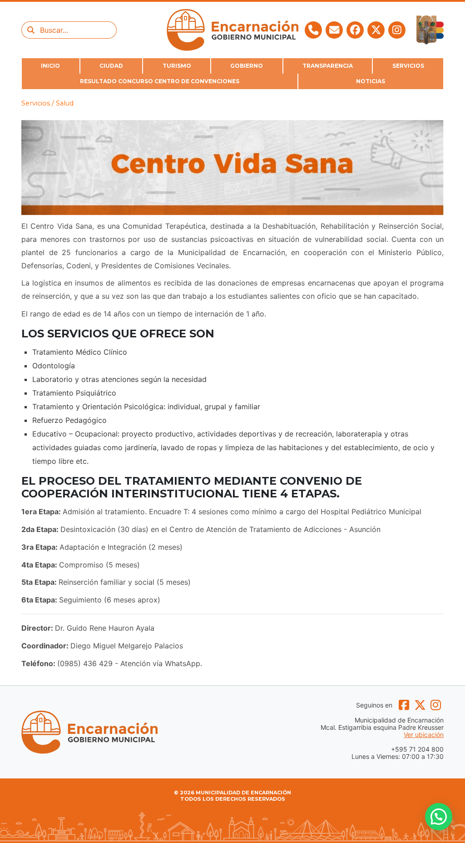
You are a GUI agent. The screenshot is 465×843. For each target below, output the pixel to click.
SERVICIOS (408, 65)
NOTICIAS (370, 81)
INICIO (50, 65)
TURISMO (177, 65)
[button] (438, 816)
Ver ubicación (424, 734)
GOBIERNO (246, 65)
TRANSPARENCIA (327, 65)
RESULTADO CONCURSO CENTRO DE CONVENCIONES (159, 81)
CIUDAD (111, 65)
